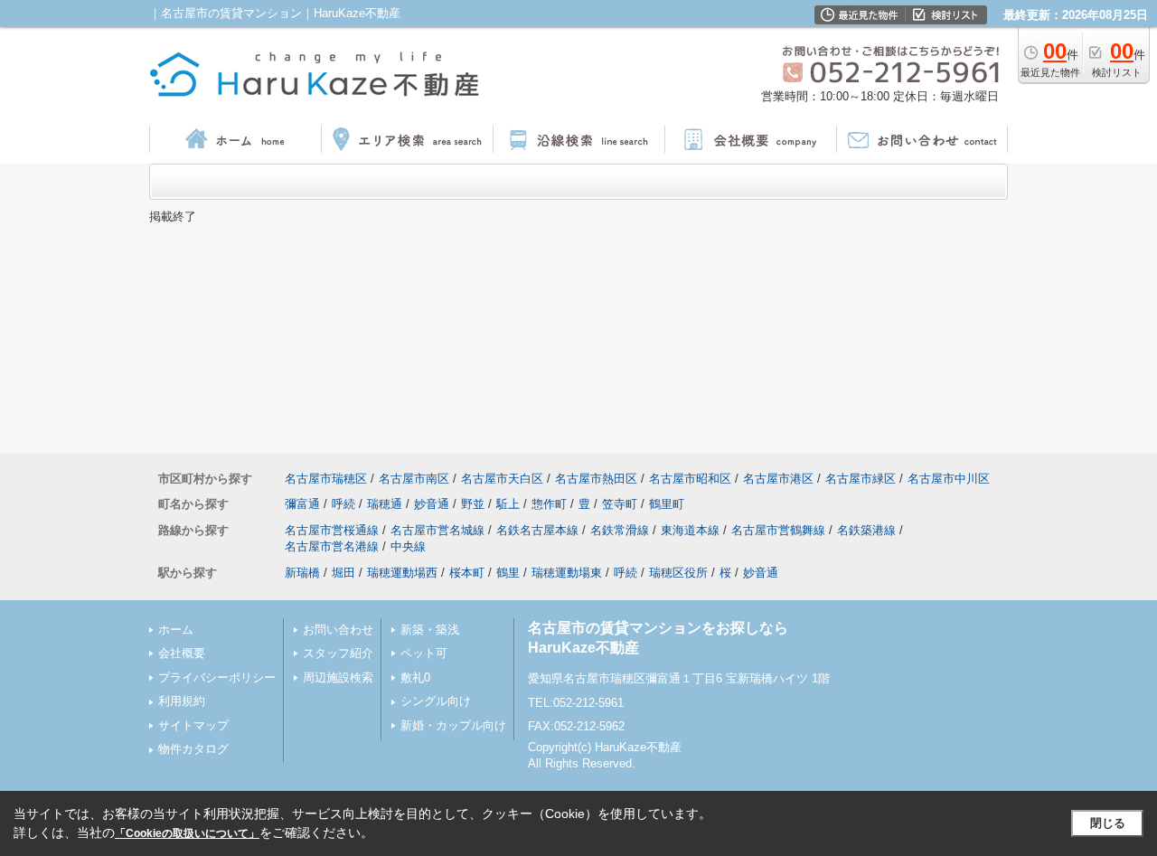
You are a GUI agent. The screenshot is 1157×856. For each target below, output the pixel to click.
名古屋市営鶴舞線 (778, 530)
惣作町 (549, 504)
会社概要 (181, 653)
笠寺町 (619, 504)
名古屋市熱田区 (596, 478)
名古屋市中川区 (949, 478)
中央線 (408, 546)
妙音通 (431, 504)
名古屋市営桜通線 (332, 530)
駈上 (508, 504)
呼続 (343, 504)
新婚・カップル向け (453, 725)
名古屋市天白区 (502, 478)
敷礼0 (415, 677)
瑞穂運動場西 (402, 572)
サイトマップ (193, 725)
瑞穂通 (384, 504)
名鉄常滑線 (619, 530)
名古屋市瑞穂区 (326, 478)
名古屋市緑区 (860, 478)
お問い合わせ (338, 629)
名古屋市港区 (778, 478)
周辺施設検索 (338, 677)
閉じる (1107, 823)
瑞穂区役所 (678, 572)
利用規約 (181, 701)
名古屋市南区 (414, 478)
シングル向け (435, 701)
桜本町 (466, 572)
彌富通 (302, 504)
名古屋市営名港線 (332, 546)
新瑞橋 (302, 572)
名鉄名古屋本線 (537, 530)
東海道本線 (690, 530)
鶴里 (508, 572)
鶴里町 (666, 504)
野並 (472, 504)
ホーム (175, 629)
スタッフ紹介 (338, 653)
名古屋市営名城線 (437, 530)
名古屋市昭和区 (690, 478)
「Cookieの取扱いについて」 (187, 833)
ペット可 (423, 653)
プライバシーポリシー (217, 677)
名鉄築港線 (866, 530)
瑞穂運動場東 (566, 572)
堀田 (343, 572)
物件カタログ (193, 749)
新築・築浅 (429, 629)
